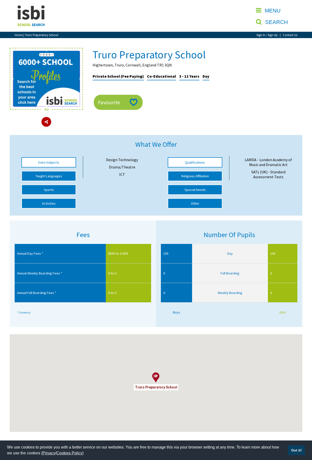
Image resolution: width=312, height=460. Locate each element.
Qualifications (195, 162)
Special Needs (195, 190)
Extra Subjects (48, 162)
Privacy (48, 453)
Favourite (109, 102)
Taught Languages (49, 176)
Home (19, 35)
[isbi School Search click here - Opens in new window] (46, 53)
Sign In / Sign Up (267, 35)
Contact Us (290, 35)
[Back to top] (301, 433)
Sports (49, 190)
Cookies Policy (69, 453)
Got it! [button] (296, 450)
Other (195, 203)
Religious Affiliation (195, 176)
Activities (49, 203)
